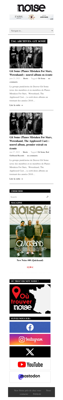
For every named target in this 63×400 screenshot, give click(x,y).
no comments (32, 155)
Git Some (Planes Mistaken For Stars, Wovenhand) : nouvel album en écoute (31, 73)
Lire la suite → (16, 105)
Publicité (37, 393)
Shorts (25, 78)
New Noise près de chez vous (27, 390)
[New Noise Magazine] (31, 10)
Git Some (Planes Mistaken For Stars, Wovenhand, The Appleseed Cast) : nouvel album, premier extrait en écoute (31, 142)
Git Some (41, 78)
